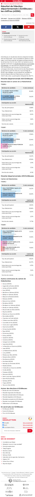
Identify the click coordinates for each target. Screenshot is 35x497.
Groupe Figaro (11, 477)
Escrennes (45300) (8, 333)
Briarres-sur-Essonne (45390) (11, 314)
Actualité (6, 423)
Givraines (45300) (8, 340)
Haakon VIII (6, 459)
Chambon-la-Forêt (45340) (10, 318)
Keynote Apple (7, 463)
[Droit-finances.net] (26, 488)
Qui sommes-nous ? (6, 472)
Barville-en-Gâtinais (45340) (11, 292)
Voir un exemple (28, 423)
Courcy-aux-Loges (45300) (10, 325)
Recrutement (17, 474)
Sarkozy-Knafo (7, 455)
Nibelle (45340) (7, 366)
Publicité (27, 472)
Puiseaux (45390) (7, 372)
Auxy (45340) (6, 290)
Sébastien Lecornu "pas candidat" (12, 444)
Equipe (13, 472)
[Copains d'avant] (9, 492)
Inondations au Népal (9, 442)
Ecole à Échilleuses (8, 411)
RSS (12, 474)
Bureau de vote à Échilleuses (11, 390)
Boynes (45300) (7, 312)
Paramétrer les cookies (10, 475)
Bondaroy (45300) (8, 303)
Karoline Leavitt (7, 451)
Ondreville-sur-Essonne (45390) (10, 20)
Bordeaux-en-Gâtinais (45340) (11, 305)
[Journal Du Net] (9, 488)
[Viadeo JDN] (26, 492)
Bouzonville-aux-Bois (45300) (11, 309)
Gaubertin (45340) (8, 337)
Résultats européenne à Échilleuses (13, 399)
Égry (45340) (6, 331)
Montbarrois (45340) (8, 359)
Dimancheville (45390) (9, 329)
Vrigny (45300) (7, 383)
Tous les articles (7, 474)
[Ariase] (9, 495)
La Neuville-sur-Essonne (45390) (12, 346)
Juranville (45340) (7, 344)
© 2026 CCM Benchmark (21, 477)
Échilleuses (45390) (8, 409)
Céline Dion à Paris (8, 461)
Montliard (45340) (8, 361)
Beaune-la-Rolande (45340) (10, 297)
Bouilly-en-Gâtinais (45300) (10, 307)
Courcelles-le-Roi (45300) (10, 322)
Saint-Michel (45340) (8, 378)
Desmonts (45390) (8, 327)
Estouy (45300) (7, 335)
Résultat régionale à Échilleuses (12, 393)
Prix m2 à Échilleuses (9, 413)
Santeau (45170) (7, 381)
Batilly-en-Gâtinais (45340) (10, 294)
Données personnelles (27, 474)
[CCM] (26, 485)
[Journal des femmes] (9, 485)
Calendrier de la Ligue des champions (13, 457)
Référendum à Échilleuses (10, 403)
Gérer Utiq (18, 475)
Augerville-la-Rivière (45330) (11, 286)
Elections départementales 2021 (13, 4)
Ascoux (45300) (7, 284)
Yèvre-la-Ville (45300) (9, 385)
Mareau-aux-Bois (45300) (10, 355)
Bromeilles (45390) (8, 316)
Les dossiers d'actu (9, 427)
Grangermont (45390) (14, 18)
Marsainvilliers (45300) (9, 357)
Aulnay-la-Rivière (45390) (10, 288)
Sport (5, 425)
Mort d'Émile (6, 453)
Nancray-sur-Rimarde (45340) (11, 363)
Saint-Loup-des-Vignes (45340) (12, 376)
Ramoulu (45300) (8, 374)
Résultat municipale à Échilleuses (12, 401)
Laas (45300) (6, 348)
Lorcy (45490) (6, 353)
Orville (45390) (7, 370)
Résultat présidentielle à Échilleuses (13, 395)
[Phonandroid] (26, 495)
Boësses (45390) (27, 18)
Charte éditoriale (20, 472)
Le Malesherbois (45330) (10, 350)
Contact (32, 472)
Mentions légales (26, 475)
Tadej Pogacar (7, 448)
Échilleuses (21, 39)
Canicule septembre (9, 446)
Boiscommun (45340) (9, 301)
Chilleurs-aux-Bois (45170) (10, 320)
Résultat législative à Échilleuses (12, 397)
